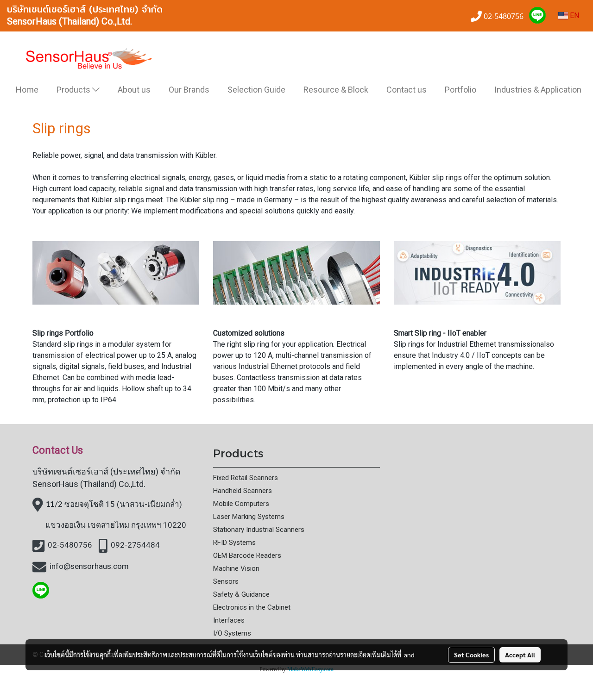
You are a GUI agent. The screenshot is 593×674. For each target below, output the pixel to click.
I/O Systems (232, 633)
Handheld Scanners (242, 491)
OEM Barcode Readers (247, 555)
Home (27, 89)
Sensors (226, 581)
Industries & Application (537, 89)
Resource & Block (335, 89)
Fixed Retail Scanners (245, 478)
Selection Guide (256, 89)
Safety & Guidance (241, 594)
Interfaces (229, 620)
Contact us (406, 89)
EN (573, 15)
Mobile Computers (241, 503)
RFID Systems (234, 542)
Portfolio (460, 89)
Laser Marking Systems (248, 516)
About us (134, 89)
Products (74, 89)
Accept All (520, 654)
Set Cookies (471, 654)
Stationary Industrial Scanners (258, 529)
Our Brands (189, 89)
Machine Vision (236, 568)
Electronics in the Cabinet (251, 607)
